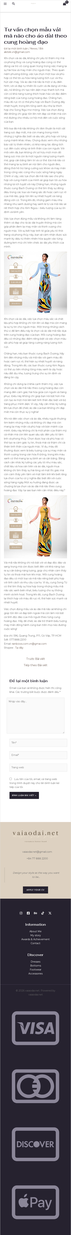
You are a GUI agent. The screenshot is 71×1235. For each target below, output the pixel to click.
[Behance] (35, 913)
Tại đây (19, 647)
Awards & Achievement (35, 939)
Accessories (35, 973)
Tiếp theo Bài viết (35, 665)
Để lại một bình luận (16, 48)
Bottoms (35, 965)
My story (35, 935)
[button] (13, 4)
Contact (35, 943)
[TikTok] (42, 913)
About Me (35, 931)
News (33, 48)
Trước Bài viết (35, 659)
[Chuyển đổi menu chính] (5, 3)
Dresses (35, 961)
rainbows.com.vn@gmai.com (29, 643)
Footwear (35, 969)
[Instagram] (21, 913)
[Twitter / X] (50, 913)
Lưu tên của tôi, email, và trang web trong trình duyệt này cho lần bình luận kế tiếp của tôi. (34, 783)
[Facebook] (28, 913)
